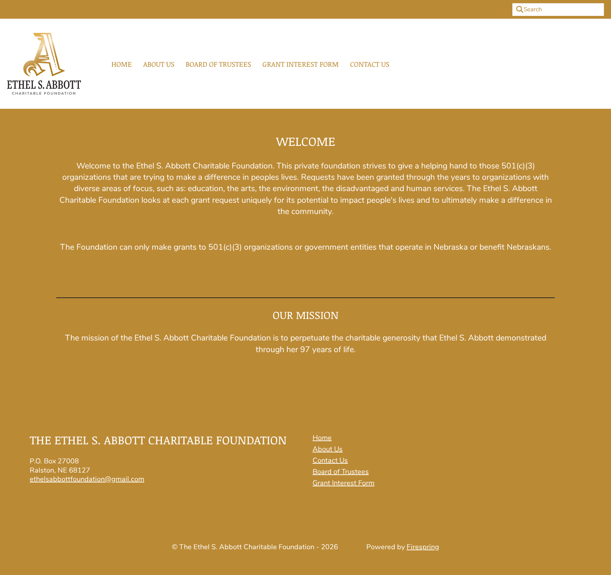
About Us (158, 64)
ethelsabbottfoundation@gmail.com (87, 479)
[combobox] (558, 9)
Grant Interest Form (300, 64)
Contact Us (369, 64)
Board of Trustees (218, 64)
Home (121, 64)
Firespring (423, 547)
